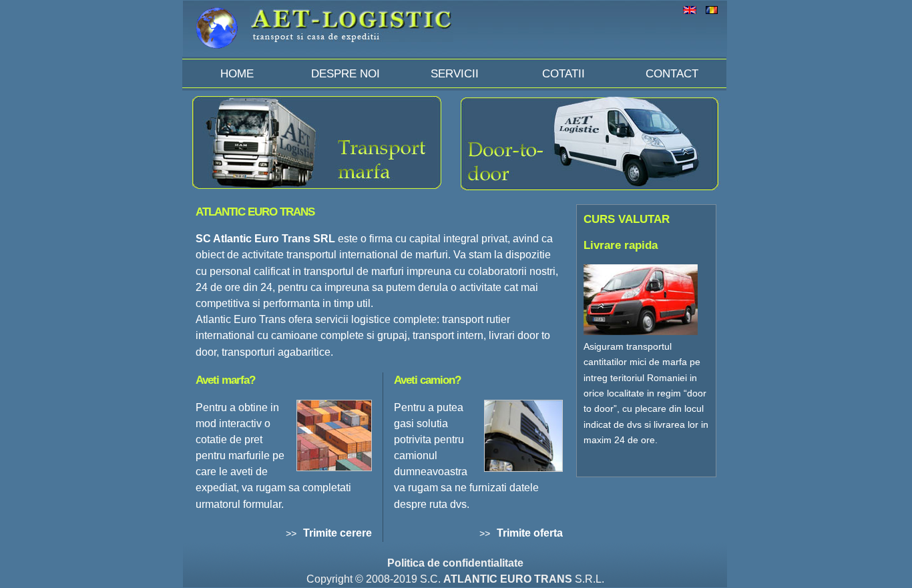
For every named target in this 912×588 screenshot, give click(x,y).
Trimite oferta (530, 533)
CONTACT (672, 73)
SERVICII (455, 73)
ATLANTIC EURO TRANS (507, 579)
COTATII (563, 73)
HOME (237, 73)
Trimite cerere (337, 533)
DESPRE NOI (345, 73)
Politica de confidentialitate (455, 563)
